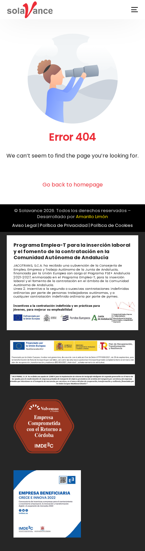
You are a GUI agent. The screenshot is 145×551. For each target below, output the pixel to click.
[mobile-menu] (129, 9)
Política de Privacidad (64, 225)
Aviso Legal (24, 225)
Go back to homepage (72, 184)
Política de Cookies (112, 225)
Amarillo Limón (92, 216)
